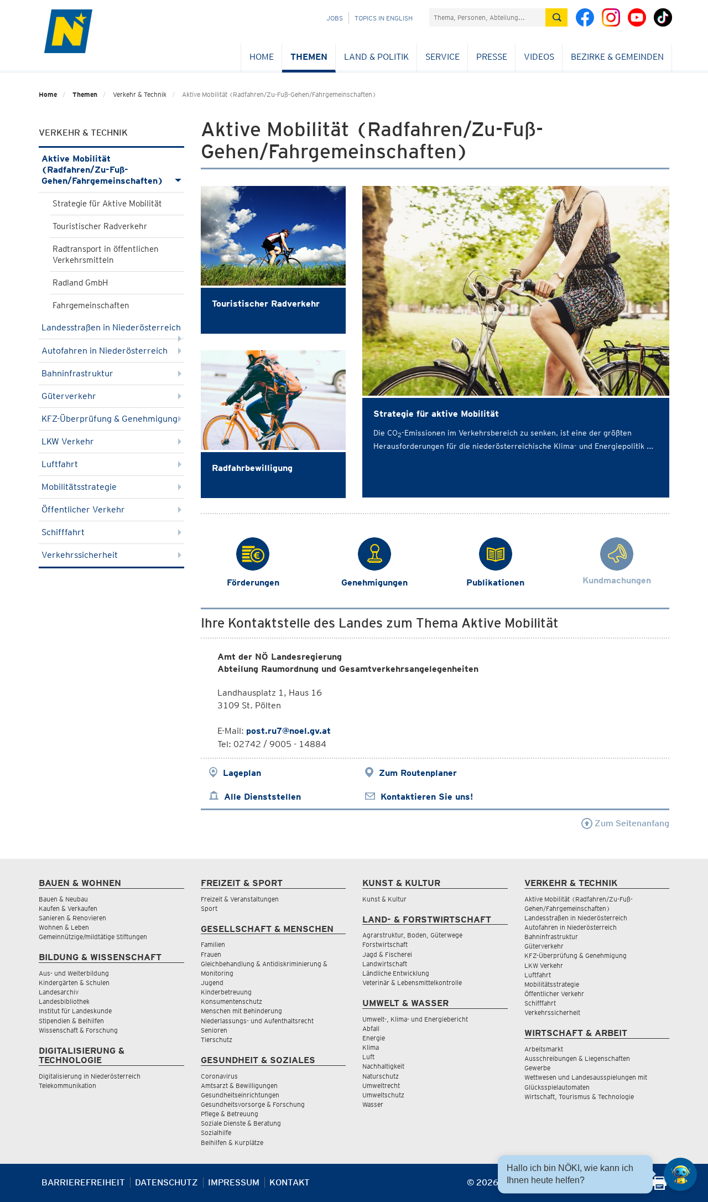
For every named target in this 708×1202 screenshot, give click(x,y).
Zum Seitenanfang (630, 823)
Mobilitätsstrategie (79, 486)
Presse (491, 56)
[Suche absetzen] (556, 17)
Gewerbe (537, 1068)
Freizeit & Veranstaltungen (240, 899)
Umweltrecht (381, 1085)
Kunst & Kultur (384, 899)
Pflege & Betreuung (229, 1114)
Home (261, 56)
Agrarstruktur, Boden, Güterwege (412, 935)
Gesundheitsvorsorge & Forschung (253, 1104)
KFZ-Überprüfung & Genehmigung (109, 418)
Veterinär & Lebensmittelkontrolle (412, 982)
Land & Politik (376, 56)
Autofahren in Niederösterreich (104, 350)
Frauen (211, 954)
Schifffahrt (63, 532)
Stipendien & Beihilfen (71, 1021)
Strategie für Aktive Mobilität (107, 204)
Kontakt (289, 1182)
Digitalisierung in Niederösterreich (89, 1076)
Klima (370, 1047)
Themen (308, 56)
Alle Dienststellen (262, 796)
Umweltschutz (383, 1095)
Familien (213, 944)
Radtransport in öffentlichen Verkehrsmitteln (106, 254)
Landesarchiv (59, 992)
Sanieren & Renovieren (72, 918)
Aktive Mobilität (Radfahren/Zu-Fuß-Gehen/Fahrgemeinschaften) (102, 169)
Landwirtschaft (384, 964)
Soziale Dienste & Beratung (241, 1123)
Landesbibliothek (64, 1001)
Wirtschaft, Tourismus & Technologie (579, 1096)
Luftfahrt (59, 464)
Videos (539, 56)
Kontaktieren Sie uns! (427, 796)
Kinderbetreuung (226, 992)
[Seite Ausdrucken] (659, 1187)
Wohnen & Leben (64, 927)
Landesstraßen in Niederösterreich (111, 327)
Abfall (370, 1028)
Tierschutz (216, 1039)
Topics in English (384, 18)
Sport (209, 908)
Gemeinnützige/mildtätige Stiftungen (93, 936)
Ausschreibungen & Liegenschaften (577, 1058)
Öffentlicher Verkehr (83, 509)
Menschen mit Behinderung (241, 1011)
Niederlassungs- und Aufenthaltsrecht (257, 1021)
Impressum (233, 1182)
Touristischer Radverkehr (100, 226)
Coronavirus (219, 1076)
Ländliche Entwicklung (395, 973)
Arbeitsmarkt (543, 1049)
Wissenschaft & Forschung (78, 1030)
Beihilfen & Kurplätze (232, 1142)
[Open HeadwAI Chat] (680, 1174)
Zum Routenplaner (418, 773)
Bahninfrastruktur (77, 373)
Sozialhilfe (216, 1132)
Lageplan (242, 773)
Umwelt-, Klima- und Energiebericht (415, 1019)
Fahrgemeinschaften (91, 305)
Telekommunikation (67, 1085)
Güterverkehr (68, 396)
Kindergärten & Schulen (74, 982)
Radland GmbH (80, 283)
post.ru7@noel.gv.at (288, 731)
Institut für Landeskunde (75, 1011)
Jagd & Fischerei (387, 954)
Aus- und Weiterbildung (74, 973)
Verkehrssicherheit (79, 555)
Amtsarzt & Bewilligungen (239, 1085)
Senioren (214, 1030)
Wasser (372, 1104)
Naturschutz (380, 1076)
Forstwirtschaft (385, 944)
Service (442, 56)
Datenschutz (166, 1182)
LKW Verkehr (67, 441)
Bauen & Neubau (63, 899)
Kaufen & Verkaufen (68, 908)
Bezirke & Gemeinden (617, 56)
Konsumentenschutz (231, 1001)
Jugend (212, 982)
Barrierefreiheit (83, 1182)
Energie (373, 1038)
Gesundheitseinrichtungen (240, 1095)
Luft (368, 1057)
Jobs (334, 18)
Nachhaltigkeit (383, 1066)
